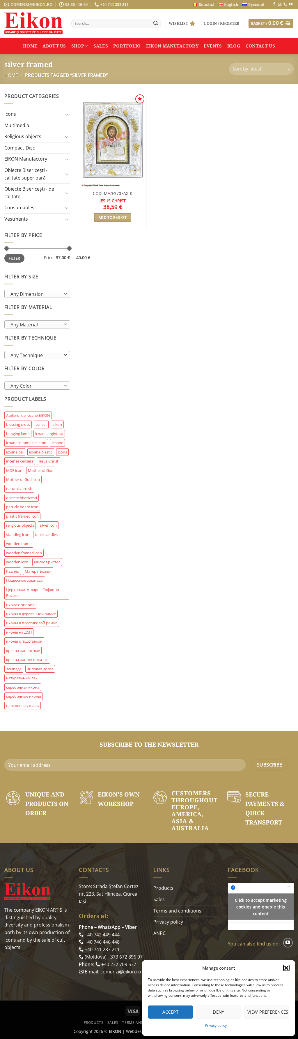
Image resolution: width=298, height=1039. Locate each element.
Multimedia (16, 125)
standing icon (17, 534)
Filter (14, 258)
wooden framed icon (24, 552)
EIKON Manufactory (172, 46)
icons (62, 452)
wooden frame (18, 543)
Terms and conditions (177, 911)
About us (54, 46)
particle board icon (22, 506)
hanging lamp (18, 433)
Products (163, 888)
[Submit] (156, 24)
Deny (218, 1012)
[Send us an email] (279, 4)
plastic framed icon (22, 516)
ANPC (159, 933)
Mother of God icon (23, 479)
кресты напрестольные (27, 659)
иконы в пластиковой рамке (31, 622)
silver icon (48, 525)
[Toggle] (66, 114)
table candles (46, 534)
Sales (100, 46)
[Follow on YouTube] (290, 4)
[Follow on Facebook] (274, 4)
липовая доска (40, 668)
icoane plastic (40, 452)
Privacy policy (216, 1025)
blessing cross (18, 424)
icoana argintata (49, 433)
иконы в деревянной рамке (31, 613)
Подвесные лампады (24, 580)
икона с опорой (20, 604)
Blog (233, 46)
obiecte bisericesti (21, 497)
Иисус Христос (47, 562)
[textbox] (36, 294)
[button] (286, 968)
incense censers (19, 461)
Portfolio (127, 46)
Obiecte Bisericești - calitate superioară (25, 174)
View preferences (267, 1012)
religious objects (20, 525)
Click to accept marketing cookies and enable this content (261, 906)
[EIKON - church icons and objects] (33, 23)
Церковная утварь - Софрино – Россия (34, 592)
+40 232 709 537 (118, 964)
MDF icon (14, 470)
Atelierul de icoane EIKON (28, 415)
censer (41, 424)
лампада (14, 668)
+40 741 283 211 (102, 949)
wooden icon (17, 562)
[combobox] (37, 294)
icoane (57, 442)
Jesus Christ (48, 461)
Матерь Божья (38, 571)
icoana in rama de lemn (26, 442)
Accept (170, 1012)
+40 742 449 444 (102, 934)
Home (30, 46)
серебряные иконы (23, 696)
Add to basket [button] (113, 217)
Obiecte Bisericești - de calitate (29, 193)
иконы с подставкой (24, 641)
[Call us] (285, 4)
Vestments (16, 219)
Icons (10, 114)
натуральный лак (22, 678)
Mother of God (41, 470)
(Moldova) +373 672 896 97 (113, 957)
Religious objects (22, 136)
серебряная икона (22, 687)
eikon (57, 424)
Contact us (260, 46)
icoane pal (15, 452)
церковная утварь (22, 705)
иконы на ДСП (19, 632)
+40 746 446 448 (102, 942)
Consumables (19, 207)
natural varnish (19, 488)
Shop (77, 46)
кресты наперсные (23, 650)
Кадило (12, 571)
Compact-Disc (19, 148)
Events (213, 46)
